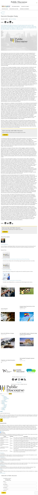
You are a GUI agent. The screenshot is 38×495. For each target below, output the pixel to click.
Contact (5, 399)
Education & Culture (14, 8)
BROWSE (3, 403)
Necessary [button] (2, 431)
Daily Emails (8, 479)
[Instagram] (19, 379)
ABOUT (3, 395)
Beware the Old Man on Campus (7, 333)
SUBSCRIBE (4, 407)
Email (4, 481)
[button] (5, 22)
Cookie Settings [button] (2, 418)
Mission (5, 396)
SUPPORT (3, 409)
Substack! (24, 376)
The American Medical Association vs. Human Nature (12, 280)
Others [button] (1, 469)
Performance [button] (2, 456)
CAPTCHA (5, 490)
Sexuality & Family (25, 6)
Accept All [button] (7, 418)
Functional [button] (2, 452)
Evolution (3, 11)
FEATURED (4, 400)
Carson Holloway (13, 19)
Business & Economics (24, 8)
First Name (5, 484)
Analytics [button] (1, 461)
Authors (5, 405)
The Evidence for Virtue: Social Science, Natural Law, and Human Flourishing (16, 259)
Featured (5, 404)
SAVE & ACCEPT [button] (2, 473)
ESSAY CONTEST (4, 401)
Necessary (3, 432)
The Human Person (15, 6)
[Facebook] (13, 379)
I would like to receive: (7, 478)
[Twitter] (16, 379)
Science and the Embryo (7, 269)
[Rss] (25, 379)
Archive (5, 406)
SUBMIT (3, 408)
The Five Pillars (6, 398)
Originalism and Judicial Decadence (8, 360)
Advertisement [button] (2, 465)
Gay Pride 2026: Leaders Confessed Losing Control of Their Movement (28, 334)
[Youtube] (22, 379)
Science (3, 13)
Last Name (5, 487)
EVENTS (3, 402)
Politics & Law (5, 8)
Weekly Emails (8, 480)
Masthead (5, 397)
